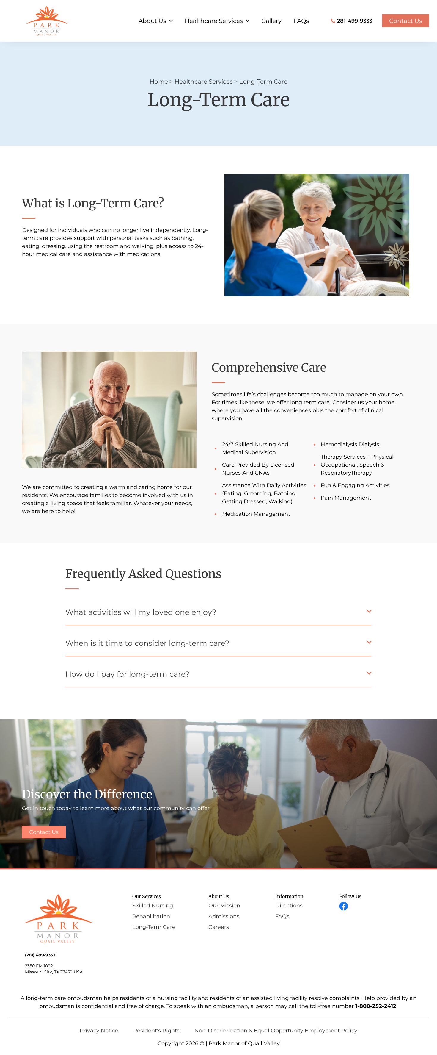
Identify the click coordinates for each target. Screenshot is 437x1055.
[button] (218, 614)
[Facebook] (343, 906)
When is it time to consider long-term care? (147, 643)
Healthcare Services (214, 20)
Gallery (271, 20)
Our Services (146, 896)
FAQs (301, 20)
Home (159, 81)
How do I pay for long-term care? (127, 674)
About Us (152, 20)
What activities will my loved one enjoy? (140, 612)
